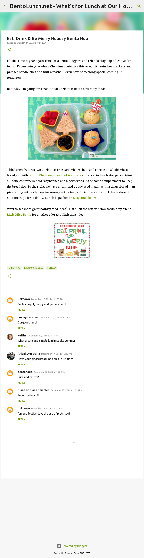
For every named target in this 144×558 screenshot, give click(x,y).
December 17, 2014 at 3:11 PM (55, 317)
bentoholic (25, 371)
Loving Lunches (28, 317)
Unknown (24, 299)
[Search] (139, 6)
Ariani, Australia (29, 353)
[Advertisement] (72, 508)
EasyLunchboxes (85, 197)
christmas (14, 268)
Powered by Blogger (74, 545)
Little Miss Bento (19, 214)
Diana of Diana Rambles (33, 390)
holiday (51, 268)
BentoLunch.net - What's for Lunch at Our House (73, 6)
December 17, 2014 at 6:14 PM (43, 335)
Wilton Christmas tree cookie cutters (55, 175)
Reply (21, 309)
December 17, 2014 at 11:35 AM (47, 299)
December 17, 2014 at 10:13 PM (67, 390)
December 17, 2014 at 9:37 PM (56, 354)
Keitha (22, 335)
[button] (9, 50)
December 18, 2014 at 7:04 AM (46, 408)
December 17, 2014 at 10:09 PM (49, 372)
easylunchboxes (33, 268)
